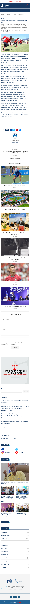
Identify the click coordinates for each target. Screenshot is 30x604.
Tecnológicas (15, 561)
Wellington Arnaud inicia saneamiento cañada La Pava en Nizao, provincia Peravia (22, 514)
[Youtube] (19, 597)
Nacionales (15, 545)
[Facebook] (11, 597)
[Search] (27, 5)
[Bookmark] (27, 168)
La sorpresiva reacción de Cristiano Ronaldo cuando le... (15, 283)
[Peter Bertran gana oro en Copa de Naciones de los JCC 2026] (15, 175)
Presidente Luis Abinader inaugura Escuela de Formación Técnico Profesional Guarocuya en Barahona (12, 416)
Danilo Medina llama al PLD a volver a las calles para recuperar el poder (7, 514)
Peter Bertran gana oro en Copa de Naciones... (15, 185)
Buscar (3, 388)
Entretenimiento (15, 535)
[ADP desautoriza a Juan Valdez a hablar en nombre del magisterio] (15, 472)
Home (2, 14)
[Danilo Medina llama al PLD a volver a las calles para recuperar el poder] (7, 507)
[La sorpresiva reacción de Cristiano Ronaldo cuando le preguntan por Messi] (15, 272)
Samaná (15, 558)
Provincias (15, 551)
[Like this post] (7, 130)
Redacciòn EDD (9, 30)
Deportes (8, 14)
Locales (15, 542)
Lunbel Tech (18, 602)
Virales (10, 124)
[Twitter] (14, 597)
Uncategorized (15, 564)
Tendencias (4, 124)
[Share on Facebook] (11, 130)
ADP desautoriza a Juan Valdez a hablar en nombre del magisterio (14, 483)
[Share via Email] (20, 130)
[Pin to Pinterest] (17, 130)
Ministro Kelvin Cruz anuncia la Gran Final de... (15, 306)
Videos (15, 567)
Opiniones (15, 548)
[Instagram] (16, 597)
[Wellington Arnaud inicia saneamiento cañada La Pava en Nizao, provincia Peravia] (22, 507)
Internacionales (15, 538)
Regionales (15, 554)
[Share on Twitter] (13, 130)
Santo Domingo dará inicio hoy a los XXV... (15, 209)
